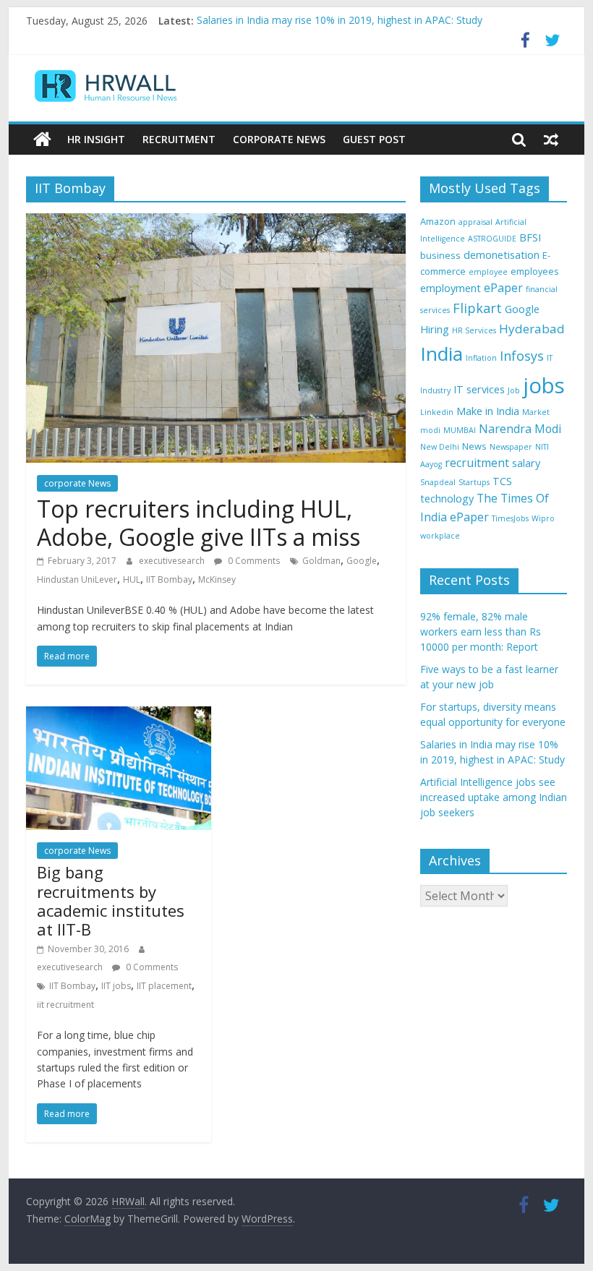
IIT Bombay (169, 579)
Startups (474, 482)
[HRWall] (42, 139)
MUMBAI (459, 430)
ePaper (503, 288)
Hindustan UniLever (77, 579)
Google (361, 561)
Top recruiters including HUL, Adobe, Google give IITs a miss (198, 522)
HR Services (474, 330)
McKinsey (217, 579)
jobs (544, 385)
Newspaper (511, 447)
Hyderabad (532, 328)
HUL (131, 579)
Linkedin (436, 412)
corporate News (77, 483)
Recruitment (179, 139)
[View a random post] (551, 139)
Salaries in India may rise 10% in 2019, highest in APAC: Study (339, 20)
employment (450, 288)
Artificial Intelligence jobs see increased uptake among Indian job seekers (493, 797)
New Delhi (439, 447)
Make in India (487, 411)
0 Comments (253, 561)
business (440, 255)
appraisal (475, 222)
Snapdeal (438, 482)
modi (430, 430)
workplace (440, 536)
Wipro (543, 518)
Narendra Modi (520, 429)
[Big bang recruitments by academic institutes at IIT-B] (118, 715)
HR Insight (96, 139)
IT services (479, 389)
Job (514, 390)
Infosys (522, 355)
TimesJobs (510, 518)
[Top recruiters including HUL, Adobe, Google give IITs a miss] (216, 222)
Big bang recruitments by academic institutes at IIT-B (110, 900)
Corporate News (279, 139)
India (441, 354)
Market (536, 412)
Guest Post (374, 139)
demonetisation (501, 255)
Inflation (481, 358)
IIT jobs (116, 986)
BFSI (530, 237)
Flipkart (477, 308)
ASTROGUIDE (492, 239)
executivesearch (173, 561)
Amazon (438, 221)
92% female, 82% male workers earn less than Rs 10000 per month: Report (480, 631)
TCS (502, 481)
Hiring (434, 329)
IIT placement (164, 986)
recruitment (477, 463)
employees (535, 271)
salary (526, 463)
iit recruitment (65, 1004)
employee (488, 272)
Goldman (321, 561)
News (474, 446)
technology (447, 498)
